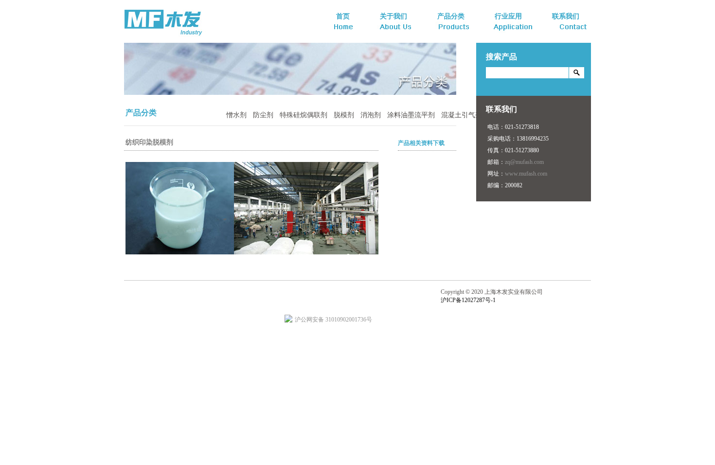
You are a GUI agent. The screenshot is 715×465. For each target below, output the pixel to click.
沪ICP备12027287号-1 (468, 300)
